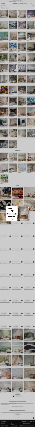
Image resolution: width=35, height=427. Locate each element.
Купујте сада (12, 216)
